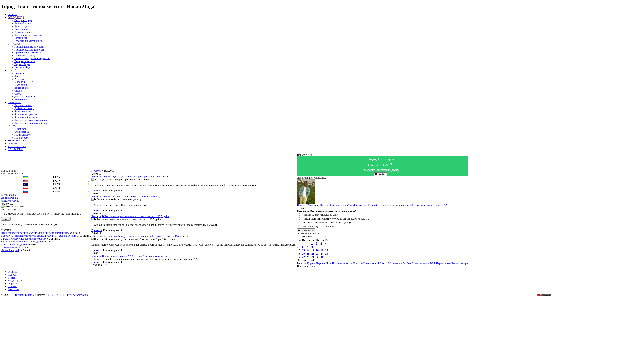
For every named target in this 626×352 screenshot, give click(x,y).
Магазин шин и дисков (14, 244)
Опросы (18, 90)
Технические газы (11, 247)
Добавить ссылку (24, 108)
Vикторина (20, 99)
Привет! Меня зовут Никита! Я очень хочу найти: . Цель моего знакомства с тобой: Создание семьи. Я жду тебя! (372, 205)
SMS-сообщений (369, 263)
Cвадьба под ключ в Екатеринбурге (21, 241)
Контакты (13, 289)
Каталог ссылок (23, 105)
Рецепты (19, 79)
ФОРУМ (12, 143)
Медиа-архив (15, 280)
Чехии (349, 263)
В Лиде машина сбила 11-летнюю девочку (136, 196)
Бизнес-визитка (23, 111)
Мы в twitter (21, 137)
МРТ (432, 263)
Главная (12, 14)
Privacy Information (77, 294)
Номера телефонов (24, 61)
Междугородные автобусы (29, 49)
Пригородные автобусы (27, 52)
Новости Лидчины (101, 176)
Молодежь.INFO (23, 82)
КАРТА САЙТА (17, 146)
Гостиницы (20, 38)
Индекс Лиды (22, 64)
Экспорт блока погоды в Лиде (31, 123)
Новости (19, 73)
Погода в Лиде (22, 67)
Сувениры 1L (22, 131)
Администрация (23, 32)
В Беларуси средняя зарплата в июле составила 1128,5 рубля (135, 216)
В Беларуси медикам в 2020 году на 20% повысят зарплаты (135, 256)
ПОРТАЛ (13, 70)
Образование (21, 29)
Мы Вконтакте (22, 134)
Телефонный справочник (28, 40)
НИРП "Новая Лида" (21, 294)
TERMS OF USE (55, 294)
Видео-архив (21, 87)
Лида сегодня (21, 26)
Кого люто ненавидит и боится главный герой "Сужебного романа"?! (40, 235)
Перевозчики (443, 263)
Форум (18, 76)
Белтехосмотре (459, 263)
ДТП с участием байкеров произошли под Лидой (140, 176)
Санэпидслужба (420, 263)
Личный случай (10, 250)
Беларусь (96, 216)
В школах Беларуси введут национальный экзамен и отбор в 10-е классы (147, 236)
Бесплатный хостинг (25, 117)
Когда (356, 263)
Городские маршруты (26, 55)
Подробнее (380, 174)
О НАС (12, 126)
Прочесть (96, 190)
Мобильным (395, 263)
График (384, 263)
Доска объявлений (24, 96)
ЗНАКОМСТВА (17, 140)
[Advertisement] (194, 162)
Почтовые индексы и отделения (32, 58)
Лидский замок (22, 23)
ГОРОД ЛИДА (16, 17)
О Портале (20, 128)
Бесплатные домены (25, 114)
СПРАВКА (14, 43)
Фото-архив (21, 84)
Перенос (320, 263)
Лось (328, 263)
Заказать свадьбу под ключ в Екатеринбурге (25, 238)
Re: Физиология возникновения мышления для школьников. (35, 232)
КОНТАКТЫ (15, 149)
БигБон (407, 263)
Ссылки (12, 286)
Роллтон (301, 263)
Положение (338, 263)
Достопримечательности (28, 35)
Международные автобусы (29, 46)
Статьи (18, 93)
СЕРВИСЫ (14, 102)
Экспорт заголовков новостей (31, 120)
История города (23, 20)
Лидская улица (9, 197)
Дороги (311, 263)
